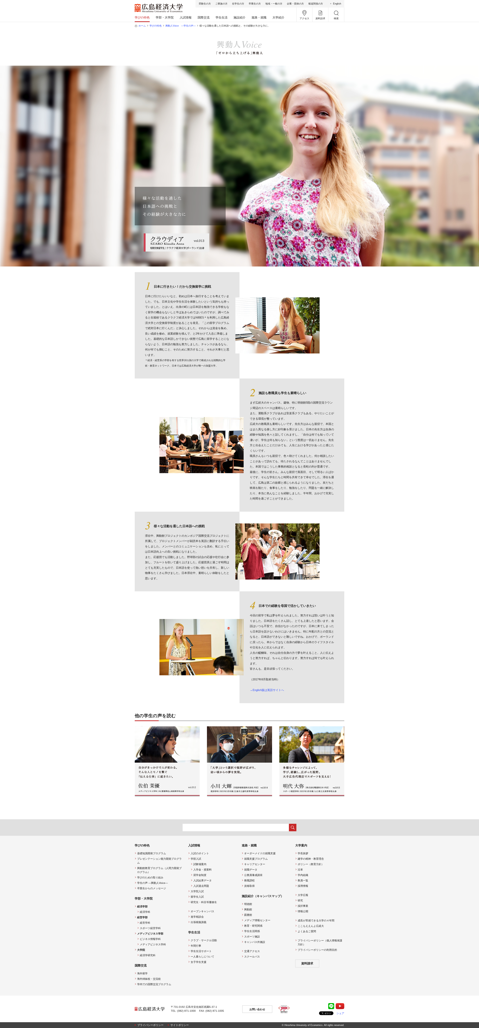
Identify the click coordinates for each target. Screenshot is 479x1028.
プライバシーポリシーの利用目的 (317, 949)
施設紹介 (239, 17)
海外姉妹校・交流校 (149, 978)
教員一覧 (303, 880)
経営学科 (145, 922)
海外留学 (142, 973)
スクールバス (252, 956)
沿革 (300, 869)
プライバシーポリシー (150, 1025)
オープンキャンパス (202, 911)
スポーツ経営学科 (150, 928)
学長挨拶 (303, 853)
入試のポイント (200, 853)
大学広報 (303, 895)
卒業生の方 (255, 3)
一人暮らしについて (202, 956)
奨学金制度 (199, 875)
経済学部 (142, 906)
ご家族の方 (221, 3)
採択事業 (303, 905)
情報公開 (303, 911)
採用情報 (303, 885)
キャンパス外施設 (254, 941)
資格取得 (249, 885)
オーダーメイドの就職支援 (260, 853)
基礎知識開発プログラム (151, 853)
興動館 (248, 909)
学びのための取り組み (150, 877)
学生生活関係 (252, 931)
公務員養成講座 (253, 875)
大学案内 (301, 845)
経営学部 (142, 917)
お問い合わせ (257, 1009)
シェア (340, 1013)
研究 (300, 900)
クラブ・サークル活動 (204, 940)
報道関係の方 (315, 3)
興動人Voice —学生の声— (180, 25)
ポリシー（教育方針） (311, 864)
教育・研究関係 (253, 925)
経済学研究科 (147, 955)
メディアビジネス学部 (150, 933)
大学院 (141, 949)
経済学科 (145, 911)
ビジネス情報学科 (150, 938)
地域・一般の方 (273, 3)
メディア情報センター (257, 920)
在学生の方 (238, 3)
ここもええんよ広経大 (311, 925)
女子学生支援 (198, 961)
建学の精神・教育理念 (311, 858)
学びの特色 (142, 17)
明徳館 (248, 904)
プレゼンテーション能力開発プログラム (159, 860)
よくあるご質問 (307, 931)
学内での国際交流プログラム (154, 984)
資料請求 (307, 963)
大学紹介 (278, 17)
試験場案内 (199, 864)
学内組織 (303, 875)
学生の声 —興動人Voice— (152, 882)
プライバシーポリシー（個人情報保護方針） (320, 942)
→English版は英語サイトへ (267, 690)
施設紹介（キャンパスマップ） (263, 896)
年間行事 (196, 945)
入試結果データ (202, 880)
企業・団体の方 (295, 3)
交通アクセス (252, 951)
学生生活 (222, 17)
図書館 (248, 914)
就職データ (250, 869)
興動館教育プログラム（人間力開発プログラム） (159, 870)
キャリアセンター (254, 864)
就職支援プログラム (256, 858)
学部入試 (196, 858)
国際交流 (204, 17)
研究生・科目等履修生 (204, 902)
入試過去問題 (201, 885)
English (337, 3)
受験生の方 (205, 3)
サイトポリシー (179, 1025)
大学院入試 (197, 891)
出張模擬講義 (198, 922)
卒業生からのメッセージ (151, 888)
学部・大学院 (165, 17)
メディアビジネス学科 (153, 944)
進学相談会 (197, 916)
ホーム (142, 25)
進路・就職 (258, 17)
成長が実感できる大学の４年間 (316, 920)
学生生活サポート (201, 951)
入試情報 (186, 17)
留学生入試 (197, 896)
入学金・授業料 (202, 869)
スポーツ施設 (252, 936)
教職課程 (249, 880)
